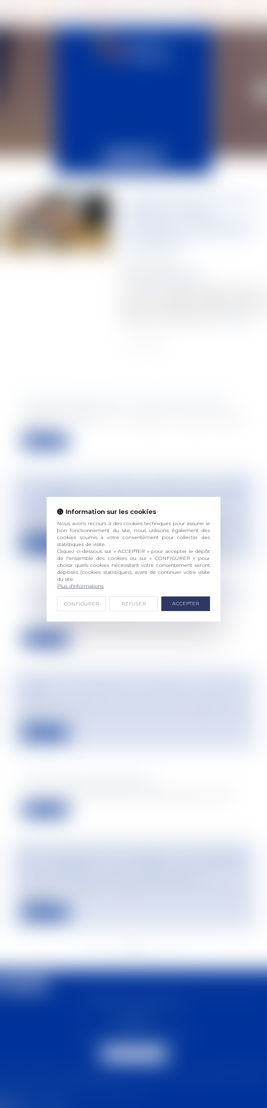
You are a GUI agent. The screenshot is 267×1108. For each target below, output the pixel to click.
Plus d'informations (80, 586)
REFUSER (133, 604)
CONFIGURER (81, 604)
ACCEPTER (185, 603)
